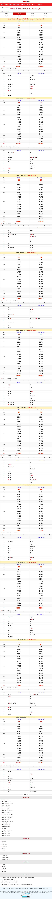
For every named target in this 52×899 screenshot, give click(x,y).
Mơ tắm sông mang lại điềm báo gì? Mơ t (10, 881)
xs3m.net (30, 895)
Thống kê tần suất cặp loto (7, 803)
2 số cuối (9, 68)
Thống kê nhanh (5, 819)
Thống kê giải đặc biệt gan (7, 814)
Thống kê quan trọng (6, 835)
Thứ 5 (6, 15)
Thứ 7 (32, 15)
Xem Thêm (26, 794)
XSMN (6, 4)
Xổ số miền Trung (8, 7)
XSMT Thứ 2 (24, 20)
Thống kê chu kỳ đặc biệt (7, 810)
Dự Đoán (40, 888)
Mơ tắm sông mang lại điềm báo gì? (9, 882)
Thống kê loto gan (5, 800)
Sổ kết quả (16, 4)
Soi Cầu (35, 888)
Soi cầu (29, 4)
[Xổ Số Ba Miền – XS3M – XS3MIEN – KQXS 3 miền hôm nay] (26, 1)
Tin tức (40, 4)
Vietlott (34, 4)
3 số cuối (15, 68)
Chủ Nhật (45, 15)
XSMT (10, 4)
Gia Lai (3, 842)
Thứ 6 (19, 15)
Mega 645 (4, 866)
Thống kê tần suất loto (6, 801)
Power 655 (4, 868)
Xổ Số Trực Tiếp (24, 888)
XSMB (2, 4)
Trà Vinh (3, 848)
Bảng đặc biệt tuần (6, 805)
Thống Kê (31, 888)
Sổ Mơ (43, 888)
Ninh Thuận (4, 844)
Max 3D (3, 869)
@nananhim (27, 893)
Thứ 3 (32, 13)
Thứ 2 (19, 13)
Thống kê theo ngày (6, 824)
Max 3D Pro (4, 871)
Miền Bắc (4, 841)
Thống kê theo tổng (6, 831)
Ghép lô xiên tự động (6, 826)
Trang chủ (2, 7)
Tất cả (3, 68)
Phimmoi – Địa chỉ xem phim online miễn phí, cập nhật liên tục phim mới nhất (18, 877)
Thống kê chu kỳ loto (6, 812)
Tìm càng (4, 828)
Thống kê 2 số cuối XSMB (7, 821)
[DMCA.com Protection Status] (26, 897)
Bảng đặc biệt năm (6, 808)
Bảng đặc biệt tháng (6, 807)
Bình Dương (4, 846)
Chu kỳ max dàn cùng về (7, 829)
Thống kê (22, 4)
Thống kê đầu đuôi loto (6, 822)
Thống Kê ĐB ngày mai (6, 817)
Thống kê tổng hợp (6, 833)
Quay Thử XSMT (4, 11)
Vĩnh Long (4, 849)
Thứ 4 (45, 13)
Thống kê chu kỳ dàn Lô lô (7, 815)
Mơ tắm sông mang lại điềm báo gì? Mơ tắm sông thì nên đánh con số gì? (17, 884)
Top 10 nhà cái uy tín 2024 (7, 879)
